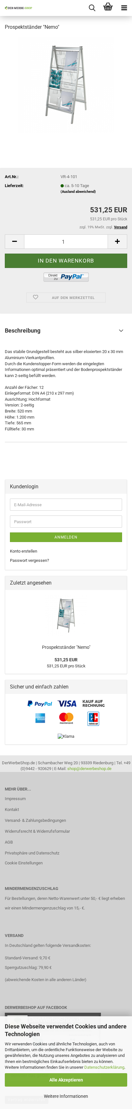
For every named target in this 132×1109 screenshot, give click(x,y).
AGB (9, 842)
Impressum (15, 798)
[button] (14, 241)
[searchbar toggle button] (92, 8)
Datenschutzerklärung (104, 1067)
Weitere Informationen (66, 1096)
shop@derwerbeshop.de (89, 768)
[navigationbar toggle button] (124, 8)
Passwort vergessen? (29, 560)
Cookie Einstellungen (24, 863)
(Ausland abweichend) (78, 192)
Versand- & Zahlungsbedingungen (35, 820)
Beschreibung (22, 330)
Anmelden (66, 537)
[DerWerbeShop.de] (16, 8)
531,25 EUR (66, 659)
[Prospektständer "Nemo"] (66, 84)
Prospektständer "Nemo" (66, 647)
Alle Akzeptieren (66, 1079)
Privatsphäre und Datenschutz (32, 853)
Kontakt (12, 809)
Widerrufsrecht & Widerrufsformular (37, 831)
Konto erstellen (23, 551)
